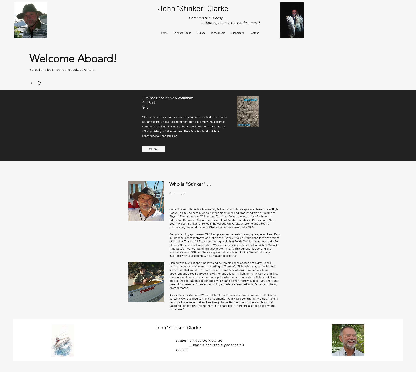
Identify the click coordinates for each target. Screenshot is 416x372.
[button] (182, 33)
